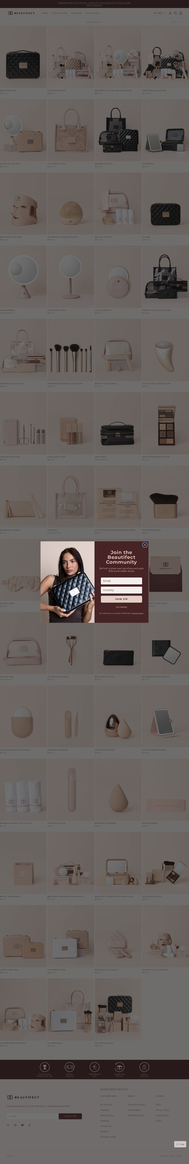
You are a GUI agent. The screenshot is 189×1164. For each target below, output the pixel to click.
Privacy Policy (138, 613)
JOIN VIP (121, 599)
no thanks (121, 607)
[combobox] (120, 590)
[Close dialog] (145, 544)
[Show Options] (139, 590)
